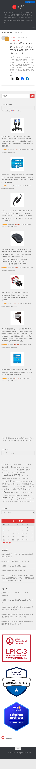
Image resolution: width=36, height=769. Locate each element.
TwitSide (14, 489)
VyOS (20, 492)
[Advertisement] (18, 413)
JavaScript (16, 478)
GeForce (24, 476)
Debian (6, 470)
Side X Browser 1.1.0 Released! (14, 566)
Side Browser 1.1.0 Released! (14, 571)
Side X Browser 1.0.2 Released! (14, 593)
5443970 (10, 344)
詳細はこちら (11, 152)
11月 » (8, 543)
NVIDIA (31, 481)
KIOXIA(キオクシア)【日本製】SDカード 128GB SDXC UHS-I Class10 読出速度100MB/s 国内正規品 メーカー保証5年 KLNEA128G (17, 372)
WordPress (9, 495)
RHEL (27, 484)
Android (21, 464)
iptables (5, 478)
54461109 (11, 150)
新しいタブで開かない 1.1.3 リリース (16, 561)
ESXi (16, 473)
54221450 (11, 267)
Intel (31, 476)
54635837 (11, 224)
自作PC (30, 501)
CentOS (7, 467)
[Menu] (33, 27)
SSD (31, 486)
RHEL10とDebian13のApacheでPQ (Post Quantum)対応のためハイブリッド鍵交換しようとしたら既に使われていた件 (18, 577)
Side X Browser (20, 486)
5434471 (10, 378)
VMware (11, 492)
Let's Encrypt (26, 478)
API (29, 464)
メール (8, 501)
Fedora (23, 473)
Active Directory (9, 464)
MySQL (24, 481)
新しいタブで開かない (19, 501)
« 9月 (3, 543)
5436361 (10, 304)
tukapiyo (15, 40)
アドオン (17, 496)
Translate (17, 111)
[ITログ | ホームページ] (18, 7)
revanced (19, 484)
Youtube (17, 495)
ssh (3, 489)
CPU (21, 467)
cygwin (26, 467)
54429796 (11, 186)
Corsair (16, 467)
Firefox (13, 38)
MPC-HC (16, 481)
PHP (4, 484)
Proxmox (11, 484)
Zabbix (26, 496)
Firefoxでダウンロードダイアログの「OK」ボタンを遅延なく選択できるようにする (22, 48)
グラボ (21, 499)
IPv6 (10, 478)
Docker (15, 470)
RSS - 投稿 (8, 738)
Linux (7, 480)
